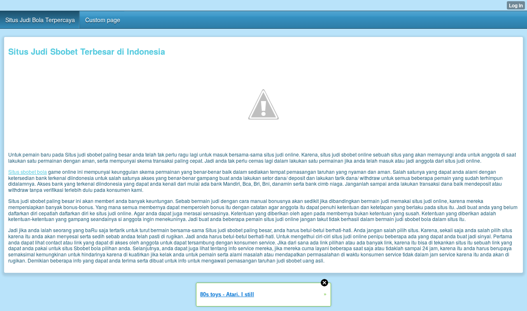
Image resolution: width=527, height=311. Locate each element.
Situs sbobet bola (27, 171)
